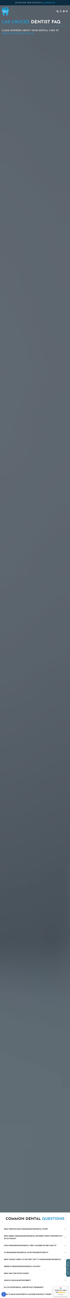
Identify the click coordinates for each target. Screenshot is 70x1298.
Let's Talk (68, 1267)
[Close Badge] (68, 1286)
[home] (5, 11)
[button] (66, 11)
